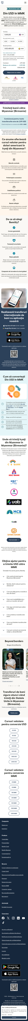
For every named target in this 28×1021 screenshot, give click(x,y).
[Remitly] (2, 2)
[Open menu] (25, 2)
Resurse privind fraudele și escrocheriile (12, 875)
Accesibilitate (5, 954)
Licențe (4, 951)
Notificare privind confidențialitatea (12, 936)
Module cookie (6, 958)
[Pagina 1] (11, 686)
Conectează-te (6, 853)
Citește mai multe (7, 681)
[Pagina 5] (17, 686)
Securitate (5, 947)
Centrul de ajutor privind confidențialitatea (14, 944)
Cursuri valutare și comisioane (10, 867)
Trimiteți (5, 31)
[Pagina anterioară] (9, 686)
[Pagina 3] (14, 686)
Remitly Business (6, 850)
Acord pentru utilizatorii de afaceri (11, 933)
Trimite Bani (5, 839)
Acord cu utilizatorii (7, 929)
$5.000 (20, 41)
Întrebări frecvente (7, 907)
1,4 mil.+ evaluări (15, 328)
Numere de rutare (6, 882)
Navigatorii (5, 896)
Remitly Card (5, 846)
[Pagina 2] (12, 686)
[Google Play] (14, 334)
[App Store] (14, 340)
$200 (5, 41)
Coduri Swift (5, 871)
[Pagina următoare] (19, 686)
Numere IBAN (5, 885)
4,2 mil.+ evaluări (15, 326)
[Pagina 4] (16, 686)
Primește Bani (5, 843)
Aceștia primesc (7, 45)
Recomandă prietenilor (8, 893)
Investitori (4, 828)
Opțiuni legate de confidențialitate (11, 940)
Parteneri (4, 878)
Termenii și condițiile (14, 99)
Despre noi (5, 825)
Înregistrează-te (6, 857)
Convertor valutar (7, 889)
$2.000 (13, 41)
